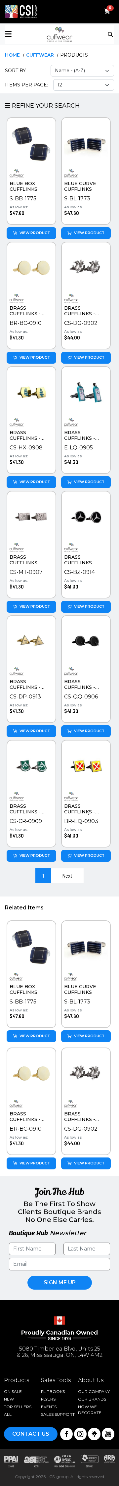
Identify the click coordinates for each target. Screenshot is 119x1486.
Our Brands (92, 1399)
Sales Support (58, 1414)
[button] (23, 34)
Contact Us (30, 1434)
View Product (35, 233)
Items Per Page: (26, 85)
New (9, 1399)
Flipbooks (53, 1391)
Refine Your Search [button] (45, 105)
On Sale (13, 1391)
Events (49, 1406)
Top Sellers (17, 1406)
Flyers (48, 1399)
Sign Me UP (60, 1282)
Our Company (94, 1391)
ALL (8, 1414)
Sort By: (15, 71)
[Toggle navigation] (111, 33)
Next (67, 875)
